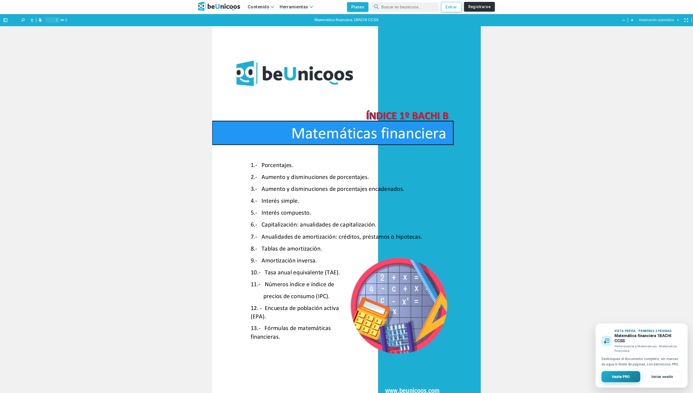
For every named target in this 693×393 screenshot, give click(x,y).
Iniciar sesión (662, 377)
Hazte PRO (621, 377)
